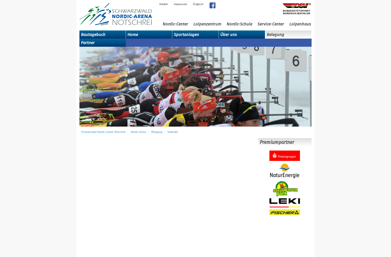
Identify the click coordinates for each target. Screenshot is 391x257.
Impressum (180, 4)
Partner (88, 42)
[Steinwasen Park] (284, 188)
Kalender (173, 131)
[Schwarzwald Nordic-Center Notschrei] (115, 14)
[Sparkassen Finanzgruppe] (284, 155)
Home (132, 34)
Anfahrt (163, 4)
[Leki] (284, 202)
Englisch (198, 4)
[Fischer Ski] (284, 212)
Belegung (275, 34)
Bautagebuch (93, 34)
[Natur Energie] (284, 170)
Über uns (228, 34)
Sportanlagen (186, 34)
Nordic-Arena (138, 131)
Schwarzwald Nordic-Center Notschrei (103, 131)
